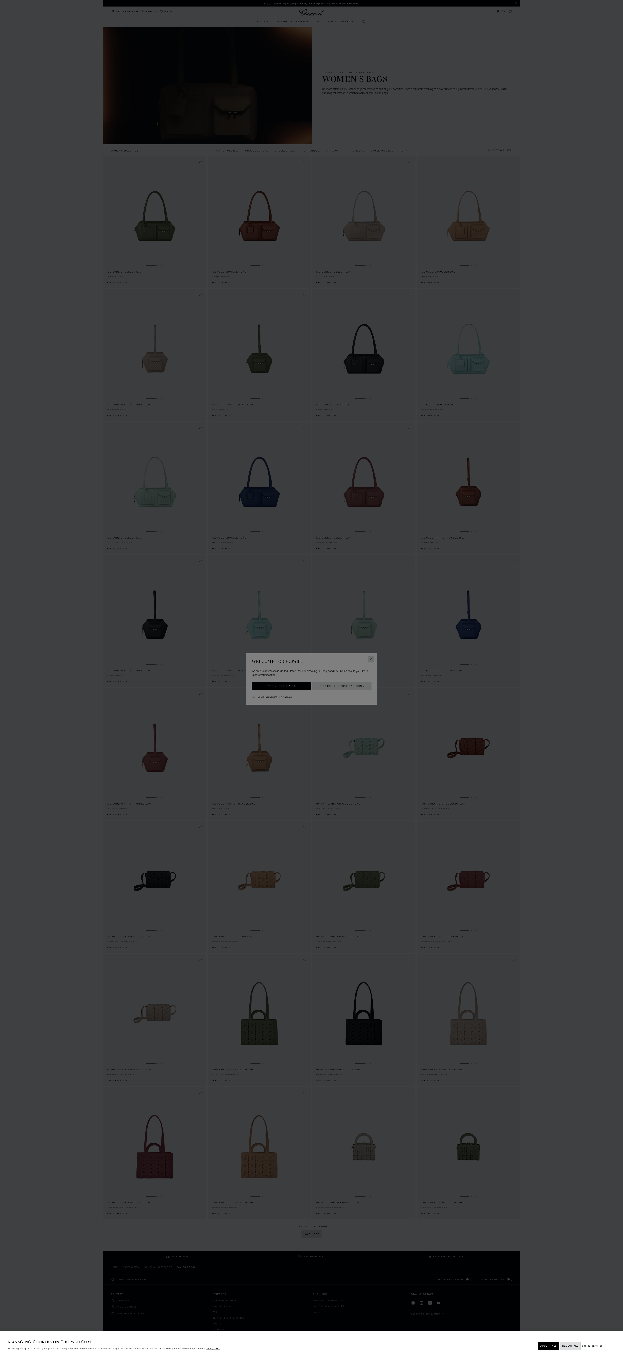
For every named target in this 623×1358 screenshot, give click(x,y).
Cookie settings (592, 1346)
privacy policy (213, 1348)
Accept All (548, 1345)
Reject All (570, 1345)
